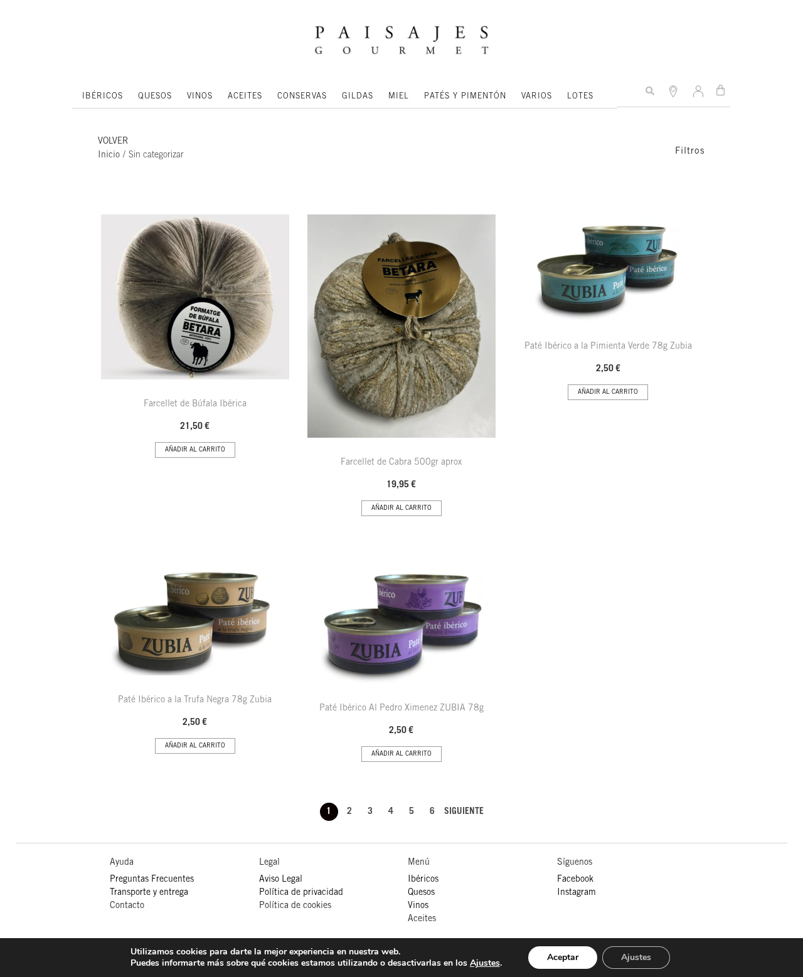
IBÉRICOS (102, 97)
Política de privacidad (301, 893)
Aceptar (562, 957)
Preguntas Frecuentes (152, 879)
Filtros (690, 151)
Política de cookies (295, 906)
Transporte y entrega (149, 893)
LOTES (580, 97)
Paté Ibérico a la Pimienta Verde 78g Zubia (608, 346)
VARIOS (536, 97)
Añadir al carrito (195, 450)
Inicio (109, 155)
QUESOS (155, 97)
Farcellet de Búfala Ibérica (195, 404)
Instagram (576, 893)
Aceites (422, 919)
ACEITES (245, 97)
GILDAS (357, 97)
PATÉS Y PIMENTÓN (465, 97)
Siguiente (464, 812)
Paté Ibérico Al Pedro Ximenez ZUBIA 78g (401, 708)
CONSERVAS (302, 97)
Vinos (418, 906)
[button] (650, 91)
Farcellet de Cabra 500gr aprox (401, 462)
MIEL (398, 97)
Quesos (421, 893)
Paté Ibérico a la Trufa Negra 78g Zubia (195, 700)
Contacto (127, 906)
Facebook (575, 879)
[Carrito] (720, 90)
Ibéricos (423, 879)
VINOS (200, 97)
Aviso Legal (280, 879)
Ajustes (485, 963)
